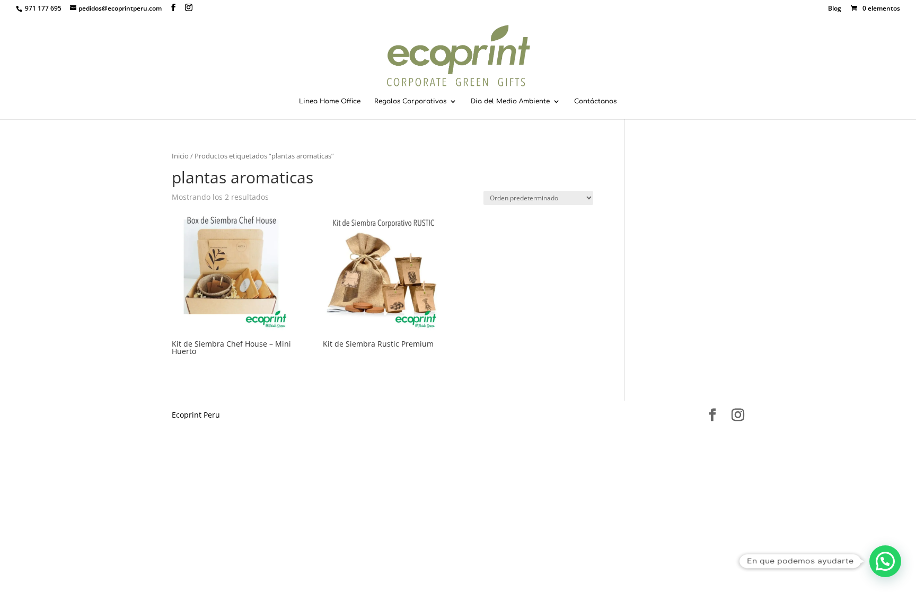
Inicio (180, 156)
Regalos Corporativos (410, 101)
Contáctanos (595, 101)
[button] (885, 561)
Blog (834, 9)
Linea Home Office (329, 101)
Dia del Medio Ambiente (510, 101)
